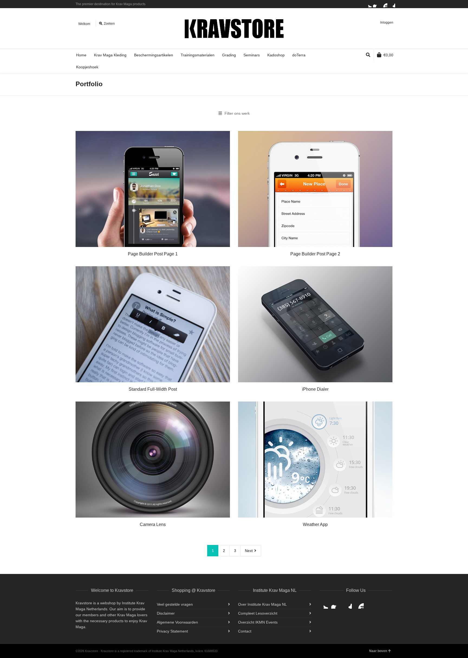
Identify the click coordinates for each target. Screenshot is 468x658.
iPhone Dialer (315, 389)
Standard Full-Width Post (153, 389)
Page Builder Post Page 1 (153, 254)
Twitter (368, 4)
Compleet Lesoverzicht (257, 613)
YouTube (384, 4)
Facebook (376, 4)
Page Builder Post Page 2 (315, 254)
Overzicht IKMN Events (258, 622)
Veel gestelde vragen (175, 604)
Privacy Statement (172, 631)
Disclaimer (166, 613)
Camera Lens (153, 524)
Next (249, 550)
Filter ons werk (237, 113)
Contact (244, 631)
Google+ (392, 4)
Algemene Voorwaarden (177, 622)
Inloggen (386, 22)
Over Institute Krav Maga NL (262, 604)
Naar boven (378, 651)
